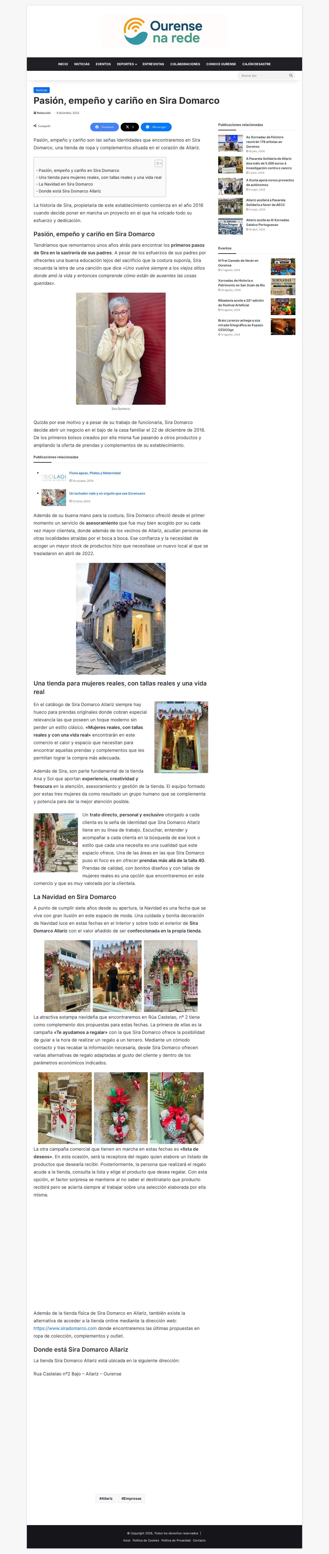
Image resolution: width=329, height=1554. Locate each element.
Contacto (199, 1540)
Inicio (63, 64)
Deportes (125, 64)
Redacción (44, 113)
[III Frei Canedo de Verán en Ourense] (283, 266)
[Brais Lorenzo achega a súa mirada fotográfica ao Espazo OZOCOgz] (283, 326)
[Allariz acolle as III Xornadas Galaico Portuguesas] (230, 226)
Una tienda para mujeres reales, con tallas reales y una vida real (100, 177)
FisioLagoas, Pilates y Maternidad (95, 473)
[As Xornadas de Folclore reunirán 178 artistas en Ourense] (230, 143)
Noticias (82, 64)
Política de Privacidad (176, 1540)
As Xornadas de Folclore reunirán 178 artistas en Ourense (264, 141)
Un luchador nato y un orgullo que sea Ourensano (107, 493)
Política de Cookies (146, 1540)
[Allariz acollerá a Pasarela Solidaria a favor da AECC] (230, 206)
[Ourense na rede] (164, 31)
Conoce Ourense (221, 64)
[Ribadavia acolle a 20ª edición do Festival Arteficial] (283, 306)
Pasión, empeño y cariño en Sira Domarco (79, 170)
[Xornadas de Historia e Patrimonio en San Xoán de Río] (283, 286)
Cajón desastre (256, 64)
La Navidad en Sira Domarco (66, 184)
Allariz (107, 1498)
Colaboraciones (185, 64)
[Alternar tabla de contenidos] (156, 163)
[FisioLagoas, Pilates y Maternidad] (53, 477)
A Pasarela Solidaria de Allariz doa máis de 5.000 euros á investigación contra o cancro (269, 163)
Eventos (103, 64)
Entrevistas (153, 64)
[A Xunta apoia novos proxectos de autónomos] (230, 186)
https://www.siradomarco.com (65, 1328)
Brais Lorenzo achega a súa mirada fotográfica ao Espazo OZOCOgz (240, 325)
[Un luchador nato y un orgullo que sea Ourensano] (53, 497)
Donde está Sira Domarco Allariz (70, 191)
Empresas (132, 1498)
